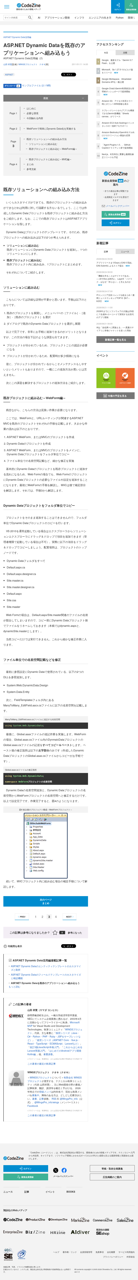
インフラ (79, 17)
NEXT (69, 916)
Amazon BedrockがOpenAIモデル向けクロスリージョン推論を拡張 (118, 134)
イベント (50, 1191)
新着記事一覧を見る (115, 339)
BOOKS (70, 1191)
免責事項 (100, 1251)
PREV (22, 916)
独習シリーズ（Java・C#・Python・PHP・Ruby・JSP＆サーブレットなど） (54, 1036)
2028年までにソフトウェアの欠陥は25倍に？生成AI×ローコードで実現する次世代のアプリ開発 (115, 314)
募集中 (35, 1095)
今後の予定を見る (117, 395)
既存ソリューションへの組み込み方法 (47, 139)
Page (13, 113)
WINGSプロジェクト (41, 1077)
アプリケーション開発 (57, 17)
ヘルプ (56, 1251)
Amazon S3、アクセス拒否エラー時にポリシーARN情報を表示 (117, 102)
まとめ (30, 164)
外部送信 (131, 1256)
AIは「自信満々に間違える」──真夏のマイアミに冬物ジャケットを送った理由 (115, 329)
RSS (54, 1098)
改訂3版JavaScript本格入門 (44, 1047)
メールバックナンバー (117, 205)
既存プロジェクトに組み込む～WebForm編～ (53, 148)
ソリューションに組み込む (43, 144)
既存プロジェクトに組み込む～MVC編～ (50, 159)
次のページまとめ (46, 901)
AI (39, 17)
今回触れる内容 (35, 118)
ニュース (125, 251)
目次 (45, 98)
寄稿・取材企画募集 (112, 1168)
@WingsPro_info (69, 1098)
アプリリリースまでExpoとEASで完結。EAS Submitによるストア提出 (114, 264)
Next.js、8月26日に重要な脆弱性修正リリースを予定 (118, 156)
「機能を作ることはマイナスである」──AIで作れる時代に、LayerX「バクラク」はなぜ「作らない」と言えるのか (114, 278)
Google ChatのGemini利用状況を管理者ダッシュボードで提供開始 (118, 90)
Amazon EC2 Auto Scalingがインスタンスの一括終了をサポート (118, 124)
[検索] (30, 17)
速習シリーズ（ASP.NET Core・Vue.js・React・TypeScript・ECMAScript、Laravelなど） (53, 1041)
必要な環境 (32, 113)
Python (120, 17)
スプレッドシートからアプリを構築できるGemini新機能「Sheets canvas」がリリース (118, 113)
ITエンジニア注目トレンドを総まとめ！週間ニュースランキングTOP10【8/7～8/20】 (115, 297)
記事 (41, 1098)
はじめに (31, 108)
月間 (125, 52)
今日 (106, 52)
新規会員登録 (116, 214)
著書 (34, 1098)
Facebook (32, 1105)
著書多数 (48, 1054)
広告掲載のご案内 (112, 1177)
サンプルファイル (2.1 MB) (36, 85)
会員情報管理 (86, 1251)
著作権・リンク (70, 1251)
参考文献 (31, 169)
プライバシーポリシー (113, 1256)
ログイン (117, 222)
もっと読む (14, 986)
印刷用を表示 (15, 946)
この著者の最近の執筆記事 (41, 1063)
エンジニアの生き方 (100, 17)
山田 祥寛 (7, 64)
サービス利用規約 (126, 1251)
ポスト (69, 74)
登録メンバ (45, 1091)
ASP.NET (9, 74)
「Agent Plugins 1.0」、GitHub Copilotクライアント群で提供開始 (117, 146)
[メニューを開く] (6, 6)
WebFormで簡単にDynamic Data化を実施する (51, 128)
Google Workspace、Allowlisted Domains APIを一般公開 (116, 80)
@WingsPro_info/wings (46, 1102)
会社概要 (111, 1251)
